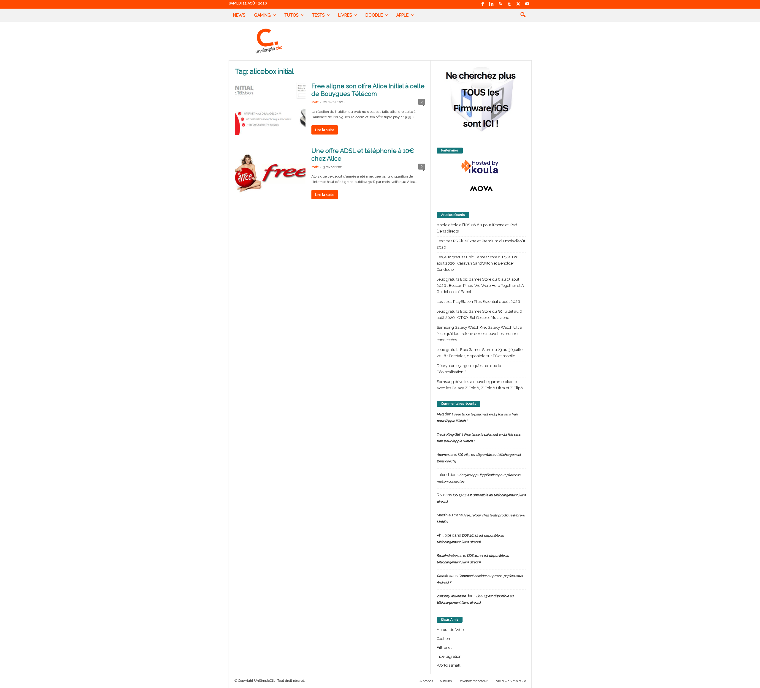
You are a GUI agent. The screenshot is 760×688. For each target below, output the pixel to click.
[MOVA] (481, 188)
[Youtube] (527, 4)
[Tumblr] (509, 4)
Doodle (374, 15)
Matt (315, 102)
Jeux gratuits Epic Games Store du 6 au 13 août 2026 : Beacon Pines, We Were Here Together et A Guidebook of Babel (480, 285)
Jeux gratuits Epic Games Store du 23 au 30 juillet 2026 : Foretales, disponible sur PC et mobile (480, 352)
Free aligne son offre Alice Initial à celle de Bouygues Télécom (368, 89)
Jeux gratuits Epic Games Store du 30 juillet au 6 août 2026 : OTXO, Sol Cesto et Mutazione (479, 314)
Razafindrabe (446, 556)
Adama (442, 455)
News (239, 15)
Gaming (262, 15)
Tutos (291, 15)
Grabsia (442, 576)
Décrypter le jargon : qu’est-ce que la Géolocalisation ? (469, 368)
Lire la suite (324, 129)
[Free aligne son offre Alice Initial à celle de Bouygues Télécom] (270, 108)
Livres (345, 15)
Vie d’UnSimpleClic (511, 681)
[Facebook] (482, 4)
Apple (402, 15)
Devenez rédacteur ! (473, 681)
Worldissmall (448, 665)
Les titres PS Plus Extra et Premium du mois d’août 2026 (481, 244)
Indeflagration (449, 656)
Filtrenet (444, 647)
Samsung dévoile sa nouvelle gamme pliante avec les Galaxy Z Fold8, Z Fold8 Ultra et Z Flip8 (480, 384)
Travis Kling (445, 434)
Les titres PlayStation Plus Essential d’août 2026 (478, 301)
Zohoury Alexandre (451, 596)
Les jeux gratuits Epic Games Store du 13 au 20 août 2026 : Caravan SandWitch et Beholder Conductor (478, 263)
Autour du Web (450, 629)
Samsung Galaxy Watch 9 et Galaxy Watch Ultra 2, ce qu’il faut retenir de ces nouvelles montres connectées (479, 333)
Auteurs (446, 681)
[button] (522, 15)
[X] (518, 4)
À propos (426, 681)
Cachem (444, 638)
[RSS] (500, 4)
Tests (318, 15)
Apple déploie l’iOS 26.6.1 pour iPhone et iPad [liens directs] (477, 228)
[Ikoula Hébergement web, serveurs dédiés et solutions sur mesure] (481, 167)
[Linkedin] (491, 4)
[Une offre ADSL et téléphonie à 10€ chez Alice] (270, 173)
